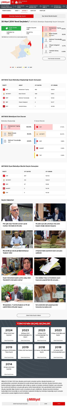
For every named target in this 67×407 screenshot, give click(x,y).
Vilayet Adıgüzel (54, 45)
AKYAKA (24, 10)
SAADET (41, 148)
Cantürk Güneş (53, 50)
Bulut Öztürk (53, 33)
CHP (50, 29)
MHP (50, 41)
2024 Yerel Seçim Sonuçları (20, 403)
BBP (50, 46)
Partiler (42, 10)
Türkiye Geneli (6, 10)
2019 (45, 403)
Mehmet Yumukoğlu (55, 39)
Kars (16, 10)
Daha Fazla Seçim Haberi (33, 315)
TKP (40, 155)
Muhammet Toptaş (55, 28)
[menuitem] (14, 54)
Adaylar (33, 10)
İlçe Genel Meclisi (49, 16)
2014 (59, 403)
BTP (50, 52)
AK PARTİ (51, 35)
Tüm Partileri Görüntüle (54, 58)
